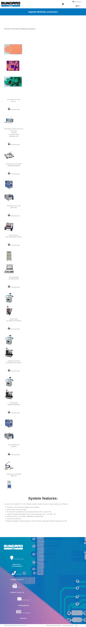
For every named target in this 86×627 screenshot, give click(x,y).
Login (76, 625)
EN (78, 6)
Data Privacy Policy (68, 625)
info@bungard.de (23, 605)
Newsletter (23, 618)
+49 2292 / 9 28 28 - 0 (17, 579)
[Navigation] (63, 4)
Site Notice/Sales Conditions (53, 625)
